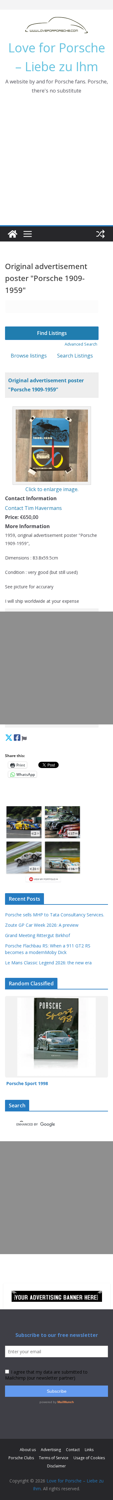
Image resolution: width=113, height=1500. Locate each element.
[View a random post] (100, 233)
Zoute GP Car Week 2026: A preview (41, 925)
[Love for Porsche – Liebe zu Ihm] (12, 233)
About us (28, 1449)
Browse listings (29, 355)
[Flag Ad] (24, 737)
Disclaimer (56, 1466)
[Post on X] (9, 737)
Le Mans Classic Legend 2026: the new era (48, 963)
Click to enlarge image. (51, 489)
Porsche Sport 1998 (27, 1083)
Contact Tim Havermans (33, 508)
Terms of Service (53, 1457)
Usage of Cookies (89, 1457)
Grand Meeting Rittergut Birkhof (37, 935)
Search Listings (75, 355)
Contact (73, 1449)
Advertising (51, 1449)
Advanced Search (81, 344)
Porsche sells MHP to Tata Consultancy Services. (54, 915)
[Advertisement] (56, 165)
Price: (12, 517)
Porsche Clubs (21, 1457)
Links (89, 1449)
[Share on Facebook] (17, 737)
